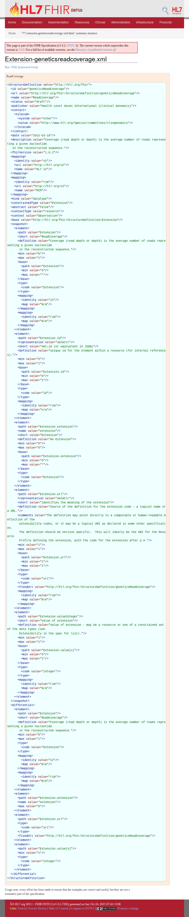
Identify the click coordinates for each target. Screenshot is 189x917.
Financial (165, 22)
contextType (21, 211)
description (21, 140)
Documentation (32, 22)
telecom (22, 114)
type (22, 283)
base (15, 220)
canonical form (28, 67)
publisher (20, 106)
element (22, 228)
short (23, 237)
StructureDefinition (25, 85)
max (21, 258)
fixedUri (26, 587)
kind (15, 199)
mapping (18, 157)
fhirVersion (21, 152)
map (25, 304)
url (14, 93)
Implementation (58, 22)
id (14, 89)
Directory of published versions (94, 49)
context (18, 216)
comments (26, 515)
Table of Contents (58, 908)
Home (12, 22)
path (22, 232)
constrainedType (25, 203)
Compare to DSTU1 (82, 908)
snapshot (19, 224)
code (26, 287)
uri (18, 165)
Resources (82, 22)
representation (31, 342)
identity (23, 161)
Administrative (120, 22)
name (15, 97)
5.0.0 (21, 49)
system (24, 118)
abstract (19, 207)
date (15, 135)
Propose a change (128, 908)
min (21, 254)
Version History (37, 908)
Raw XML (11, 67)
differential (22, 705)
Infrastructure (145, 22)
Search (22, 908)
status (17, 102)
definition (27, 241)
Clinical (100, 22)
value (23, 123)
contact (18, 110)
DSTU (71, 45)
